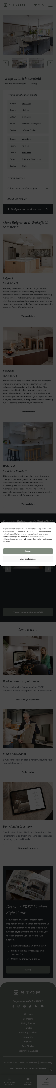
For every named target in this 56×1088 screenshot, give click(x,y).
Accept (28, 551)
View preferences (28, 559)
